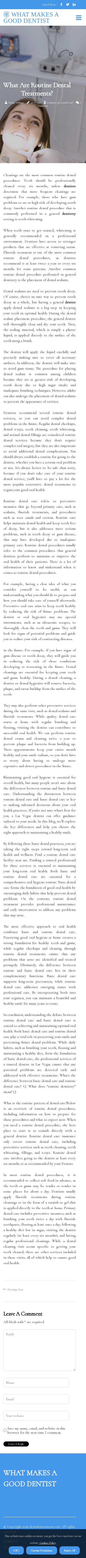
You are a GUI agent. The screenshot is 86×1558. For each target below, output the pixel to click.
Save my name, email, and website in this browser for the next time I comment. (36, 1430)
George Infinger (16, 102)
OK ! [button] (16, 1550)
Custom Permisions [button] (42, 1550)
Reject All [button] (69, 1550)
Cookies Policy (47, 1543)
